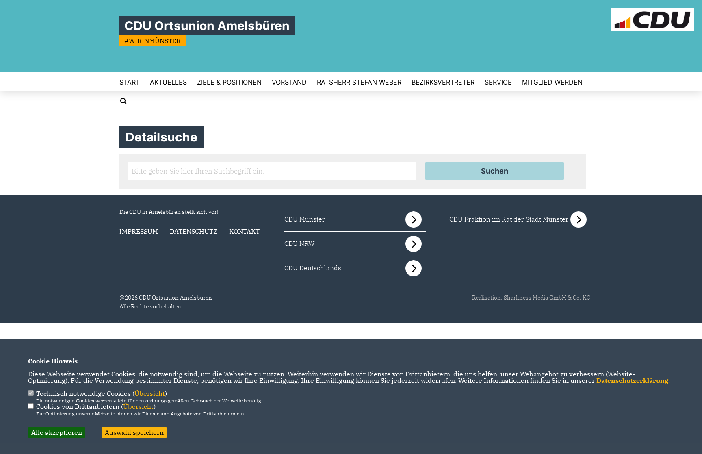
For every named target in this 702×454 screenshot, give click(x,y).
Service (498, 82)
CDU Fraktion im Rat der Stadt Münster (508, 219)
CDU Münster (304, 219)
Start (129, 82)
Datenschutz (193, 231)
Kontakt (244, 231)
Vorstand (289, 82)
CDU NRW (299, 243)
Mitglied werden (552, 82)
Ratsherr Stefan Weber (359, 82)
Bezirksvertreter (443, 82)
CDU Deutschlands (312, 268)
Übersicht (149, 393)
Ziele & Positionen (229, 82)
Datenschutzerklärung (632, 380)
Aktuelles (168, 82)
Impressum (138, 231)
